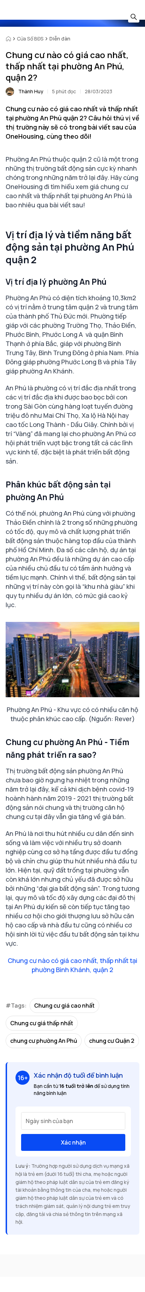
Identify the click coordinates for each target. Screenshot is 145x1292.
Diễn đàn (59, 38)
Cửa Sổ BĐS (30, 38)
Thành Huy (30, 91)
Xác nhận (73, 1142)
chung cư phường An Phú (43, 1041)
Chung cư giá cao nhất (64, 1005)
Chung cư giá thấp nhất (41, 1023)
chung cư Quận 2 (111, 1041)
